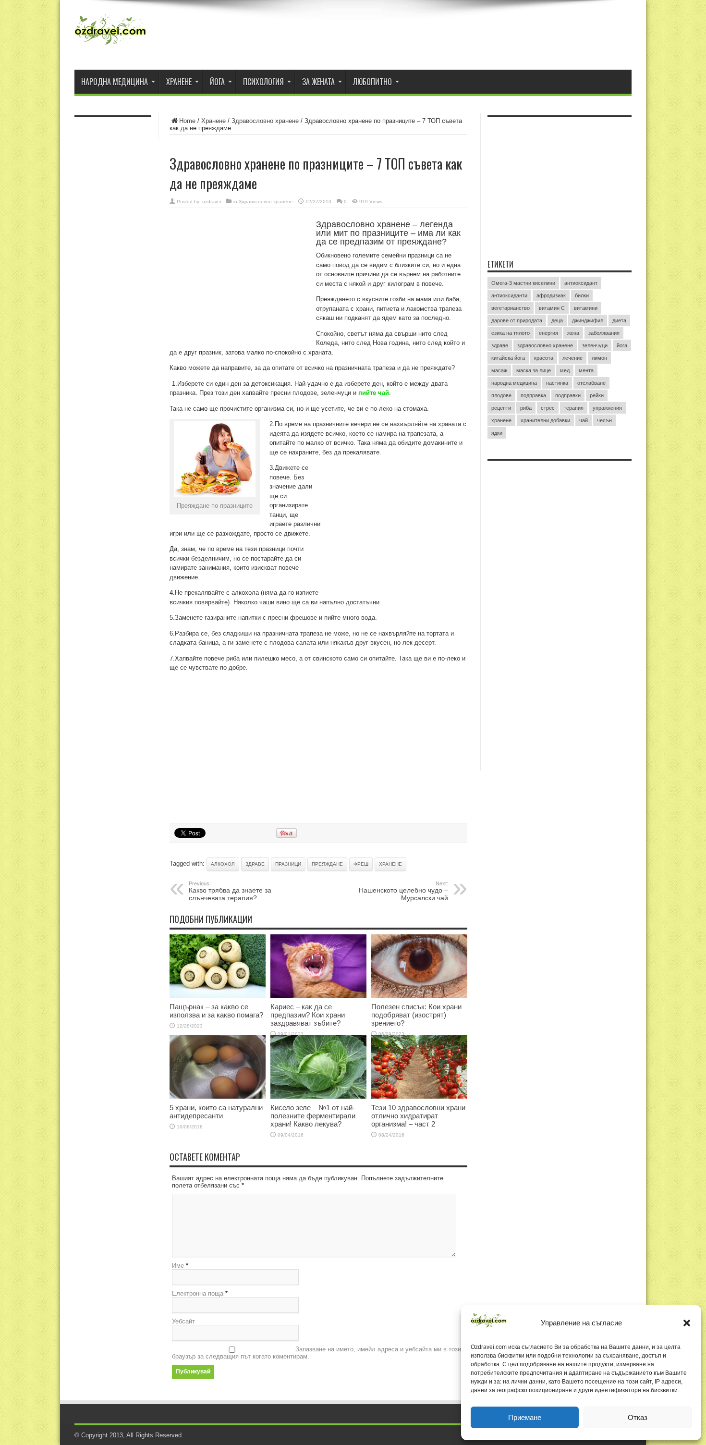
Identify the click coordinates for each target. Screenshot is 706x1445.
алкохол (223, 864)
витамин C (552, 308)
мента (586, 370)
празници (288, 864)
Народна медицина (114, 81)
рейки (597, 395)
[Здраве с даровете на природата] (110, 45)
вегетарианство (510, 308)
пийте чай (373, 392)
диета (619, 320)
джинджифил (587, 320)
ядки (496, 433)
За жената (318, 81)
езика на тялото (510, 333)
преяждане (327, 864)
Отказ (637, 1417)
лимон (599, 358)
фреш (360, 864)
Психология (263, 81)
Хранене (179, 81)
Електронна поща (197, 1293)
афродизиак (551, 295)
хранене (390, 864)
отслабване (591, 383)
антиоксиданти (509, 295)
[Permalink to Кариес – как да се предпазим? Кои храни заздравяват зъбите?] (318, 995)
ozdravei (211, 201)
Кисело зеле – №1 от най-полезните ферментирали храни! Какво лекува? (312, 1115)
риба (526, 408)
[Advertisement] (242, 282)
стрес (548, 408)
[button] (687, 1323)
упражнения (607, 408)
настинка (557, 383)
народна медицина (514, 383)
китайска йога (508, 358)
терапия (574, 408)
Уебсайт (183, 1321)
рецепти (501, 408)
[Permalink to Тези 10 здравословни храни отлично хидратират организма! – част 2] (419, 1096)
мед (565, 370)
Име (178, 1265)
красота (543, 358)
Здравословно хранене (265, 120)
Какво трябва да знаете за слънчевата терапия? (230, 891)
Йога (217, 81)
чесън (604, 420)
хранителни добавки (545, 420)
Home (187, 120)
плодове (501, 395)
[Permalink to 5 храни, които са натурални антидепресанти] (218, 1096)
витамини (585, 308)
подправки (568, 395)
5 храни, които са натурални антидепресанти (216, 1111)
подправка (533, 395)
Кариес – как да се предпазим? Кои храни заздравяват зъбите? (307, 1015)
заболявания (604, 333)
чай (583, 420)
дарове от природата (516, 320)
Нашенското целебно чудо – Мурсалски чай (403, 891)
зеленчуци (595, 345)
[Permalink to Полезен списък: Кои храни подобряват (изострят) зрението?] (419, 995)
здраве (255, 864)
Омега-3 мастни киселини (523, 283)
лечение (572, 358)
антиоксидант (580, 283)
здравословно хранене (545, 345)
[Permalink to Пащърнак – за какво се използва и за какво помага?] (218, 995)
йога (622, 345)
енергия (548, 333)
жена (573, 333)
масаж (499, 370)
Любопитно (372, 81)
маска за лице (533, 370)
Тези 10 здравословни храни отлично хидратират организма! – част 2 (418, 1115)
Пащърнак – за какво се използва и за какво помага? (216, 1011)
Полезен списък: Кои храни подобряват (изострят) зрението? (416, 1015)
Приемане (524, 1417)
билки (582, 295)
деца (557, 320)
